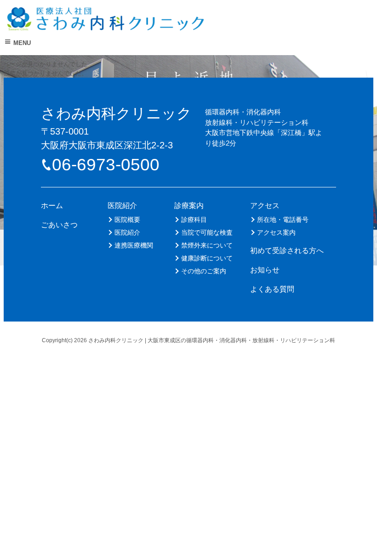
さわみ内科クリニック (116, 113)
